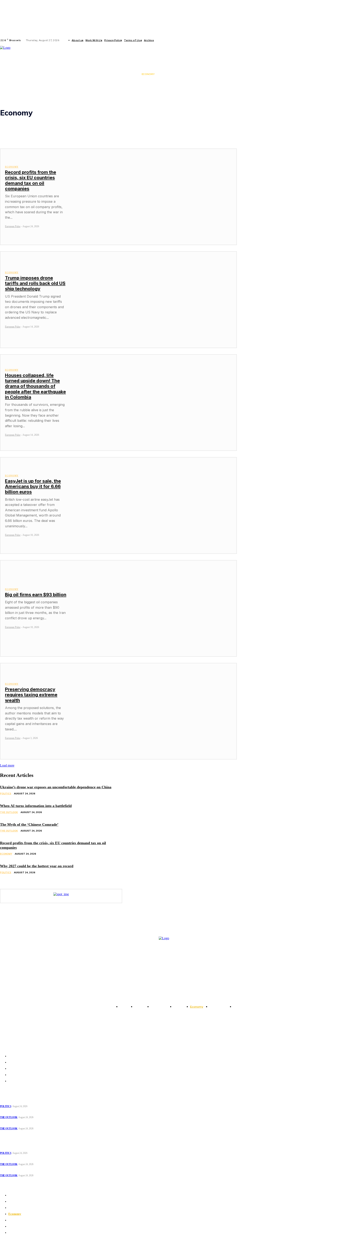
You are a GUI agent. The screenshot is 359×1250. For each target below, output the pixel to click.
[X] (175, 40)
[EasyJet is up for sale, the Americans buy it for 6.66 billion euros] (154, 505)
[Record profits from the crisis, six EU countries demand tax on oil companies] (154, 197)
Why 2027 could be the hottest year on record (36, 866)
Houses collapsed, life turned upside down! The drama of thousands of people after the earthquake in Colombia (35, 386)
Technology (16, 138)
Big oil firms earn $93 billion (35, 594)
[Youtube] (180, 40)
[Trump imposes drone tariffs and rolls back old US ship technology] (154, 299)
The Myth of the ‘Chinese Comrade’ (29, 824)
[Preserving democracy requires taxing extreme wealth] (154, 711)
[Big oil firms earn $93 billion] (154, 608)
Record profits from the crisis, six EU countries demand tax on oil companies (30, 180)
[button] (230, 74)
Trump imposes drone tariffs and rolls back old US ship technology (35, 283)
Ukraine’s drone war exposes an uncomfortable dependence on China (55, 787)
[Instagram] (165, 40)
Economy (11, 167)
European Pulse (12, 226)
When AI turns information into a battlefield (36, 806)
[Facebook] (160, 40)
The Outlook (17, 141)
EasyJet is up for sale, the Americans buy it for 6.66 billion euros (33, 486)
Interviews (15, 130)
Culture (13, 126)
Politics (13, 134)
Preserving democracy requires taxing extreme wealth (31, 695)
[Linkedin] (170, 40)
